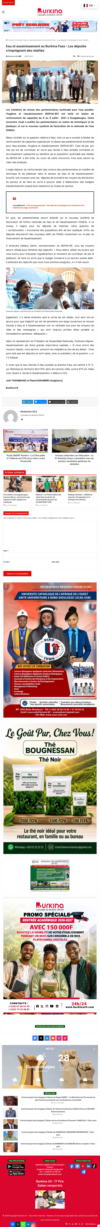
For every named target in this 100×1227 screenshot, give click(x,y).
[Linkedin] (28, 1224)
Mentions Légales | (43, 1165)
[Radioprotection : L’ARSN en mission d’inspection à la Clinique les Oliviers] (82, 484)
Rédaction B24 (13, 56)
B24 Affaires (91, 1224)
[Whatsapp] (23, 1224)
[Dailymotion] (83, 1173)
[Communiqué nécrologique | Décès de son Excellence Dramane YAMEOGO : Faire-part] (10, 1124)
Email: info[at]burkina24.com (50, 1174)
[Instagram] (33, 1224)
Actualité (19, 40)
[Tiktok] (94, 1168)
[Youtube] (83, 1168)
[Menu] (3, 13)
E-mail (6, 562)
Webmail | (49, 1169)
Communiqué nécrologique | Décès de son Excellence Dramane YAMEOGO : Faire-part (58, 1120)
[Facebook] (12, 1224)
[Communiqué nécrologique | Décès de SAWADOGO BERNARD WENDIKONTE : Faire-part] (10, 1136)
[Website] (22, 419)
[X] (17, 1224)
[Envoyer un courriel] (20, 56)
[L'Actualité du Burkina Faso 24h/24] (50, 12)
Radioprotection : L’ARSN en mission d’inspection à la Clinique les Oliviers (80, 497)
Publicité (40, 1169)
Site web (55, 562)
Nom (6, 551)
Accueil (11, 40)
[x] (77, 1168)
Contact (50, 1167)
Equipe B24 (58, 1169)
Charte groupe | (57, 1165)
